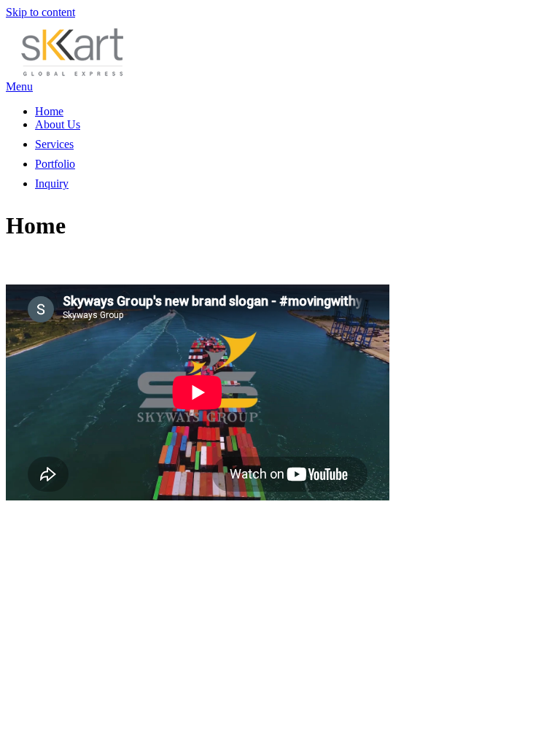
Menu (19, 86)
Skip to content (40, 12)
